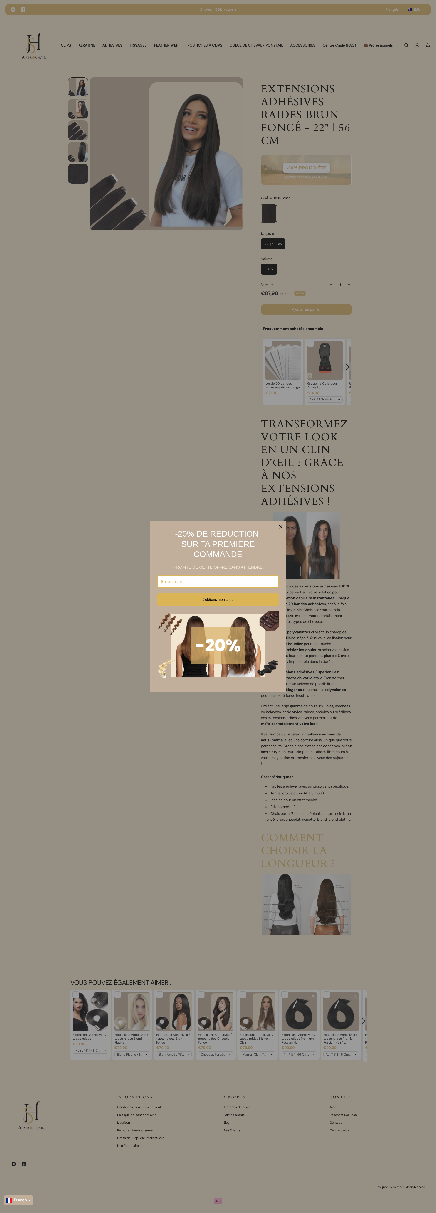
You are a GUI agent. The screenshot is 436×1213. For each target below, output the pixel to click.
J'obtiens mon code (218, 600)
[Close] (280, 526)
